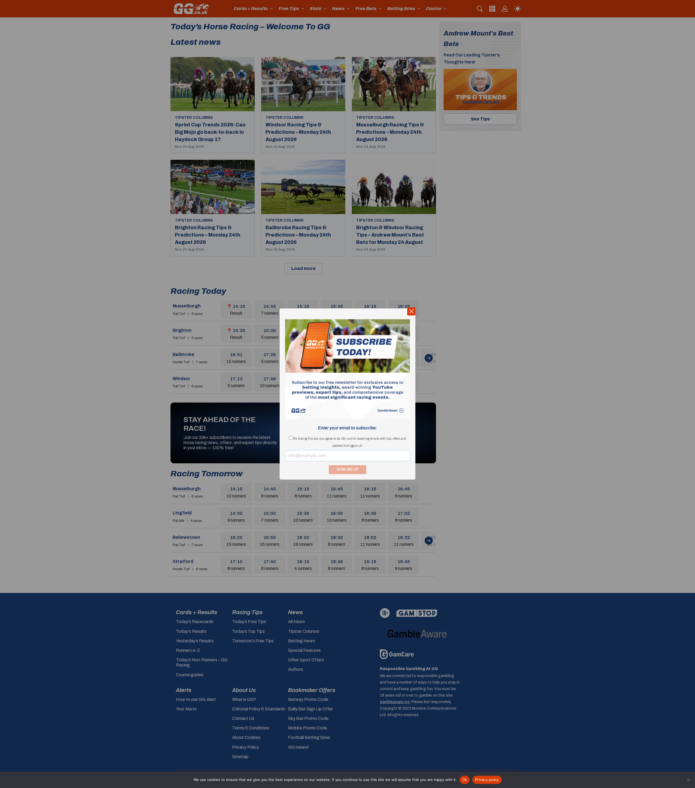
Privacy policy (487, 779)
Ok (464, 779)
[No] (688, 780)
